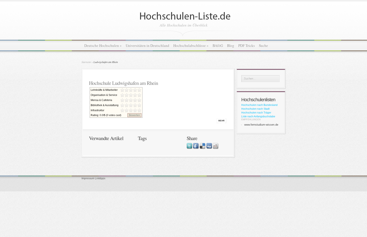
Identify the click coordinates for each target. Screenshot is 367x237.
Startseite (86, 62)
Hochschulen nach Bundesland (259, 105)
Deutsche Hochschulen (103, 45)
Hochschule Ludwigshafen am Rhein (123, 83)
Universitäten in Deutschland (147, 45)
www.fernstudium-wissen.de (261, 124)
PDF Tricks (246, 45)
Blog (230, 45)
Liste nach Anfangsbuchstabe (258, 116)
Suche (263, 45)
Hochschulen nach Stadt (255, 108)
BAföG (218, 45)
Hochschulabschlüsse (191, 45)
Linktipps (100, 178)
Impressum (88, 178)
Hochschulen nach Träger (256, 112)
